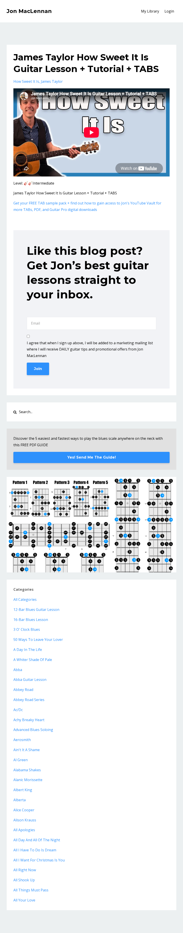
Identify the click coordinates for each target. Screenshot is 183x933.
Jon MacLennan (29, 11)
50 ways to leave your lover (38, 639)
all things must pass (30, 890)
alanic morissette (27, 779)
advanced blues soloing (33, 729)
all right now (24, 869)
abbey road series (28, 699)
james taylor (52, 81)
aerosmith (22, 739)
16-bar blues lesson (30, 619)
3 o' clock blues (26, 629)
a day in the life (27, 649)
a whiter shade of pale (32, 659)
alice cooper (23, 810)
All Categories (25, 599)
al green (20, 759)
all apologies (24, 829)
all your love (24, 900)
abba (17, 669)
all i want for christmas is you (39, 860)
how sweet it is (26, 81)
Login (169, 11)
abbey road (23, 689)
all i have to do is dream (34, 850)
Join (38, 369)
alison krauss (24, 820)
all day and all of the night (36, 839)
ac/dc (18, 709)
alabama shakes (27, 769)
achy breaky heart (28, 719)
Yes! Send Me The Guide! (91, 457)
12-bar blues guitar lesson (36, 609)
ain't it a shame (26, 749)
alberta (19, 799)
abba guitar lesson (29, 679)
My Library (150, 11)
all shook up (24, 880)
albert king (22, 789)
